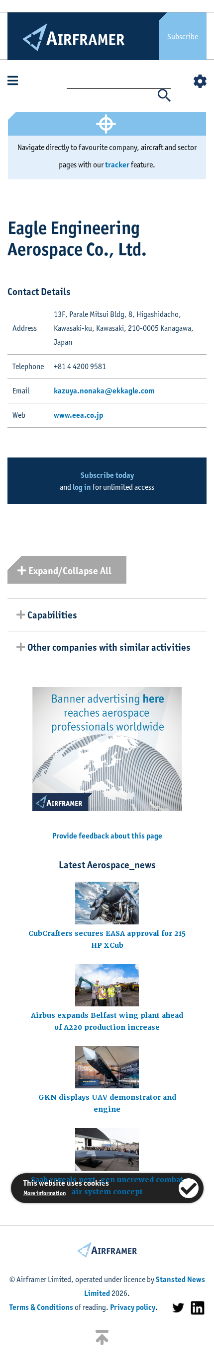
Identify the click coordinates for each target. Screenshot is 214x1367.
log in (82, 487)
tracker (117, 164)
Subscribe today (107, 475)
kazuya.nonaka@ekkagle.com (104, 390)
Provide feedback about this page (107, 835)
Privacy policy (132, 1307)
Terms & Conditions (41, 1307)
